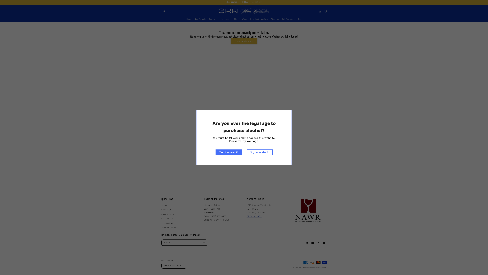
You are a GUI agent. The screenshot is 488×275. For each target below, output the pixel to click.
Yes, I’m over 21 (228, 152)
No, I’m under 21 (260, 152)
